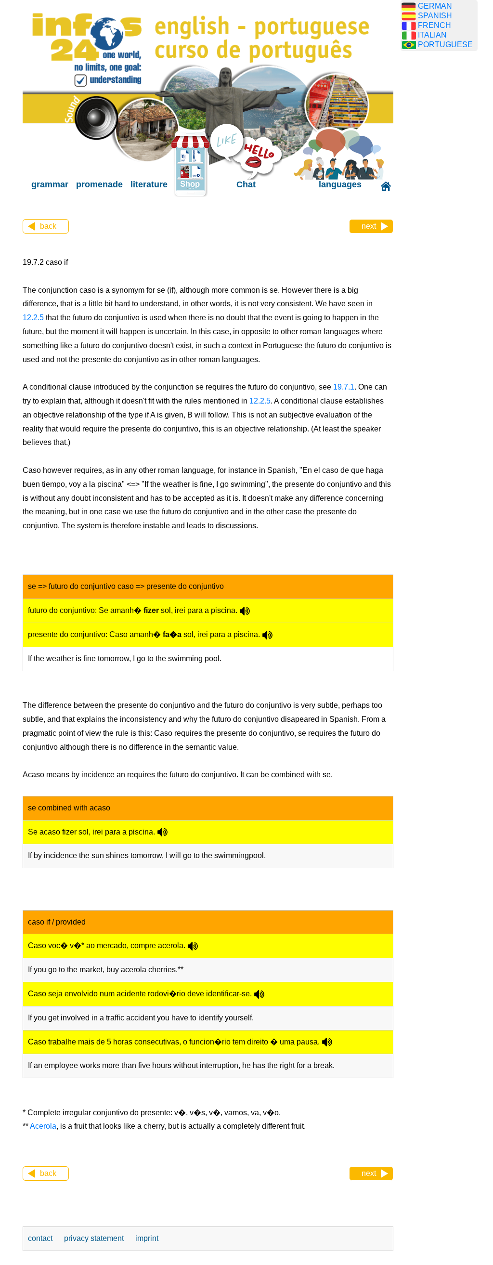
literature (149, 184)
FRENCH (434, 25)
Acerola (43, 1126)
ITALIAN (432, 35)
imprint (146, 1238)
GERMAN (435, 6)
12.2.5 (33, 317)
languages (340, 184)
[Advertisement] (446, 209)
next (369, 226)
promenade (99, 184)
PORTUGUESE (445, 44)
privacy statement (95, 1238)
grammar (49, 184)
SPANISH (435, 16)
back (48, 226)
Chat (246, 184)
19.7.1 (342, 387)
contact (41, 1238)
